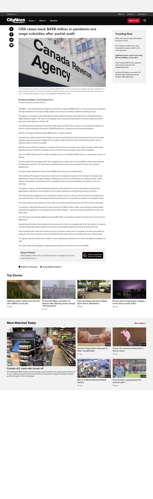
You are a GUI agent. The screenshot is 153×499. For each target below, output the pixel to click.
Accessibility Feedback (52, 267)
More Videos (140, 323)
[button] (121, 14)
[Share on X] (11, 29)
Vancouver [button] (11, 14)
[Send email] (11, 45)
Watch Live (133, 21)
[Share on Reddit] (11, 40)
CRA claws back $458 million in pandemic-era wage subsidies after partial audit (57, 31)
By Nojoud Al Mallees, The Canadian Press (36, 100)
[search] (144, 20)
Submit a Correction (29, 267)
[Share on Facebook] (11, 34)
